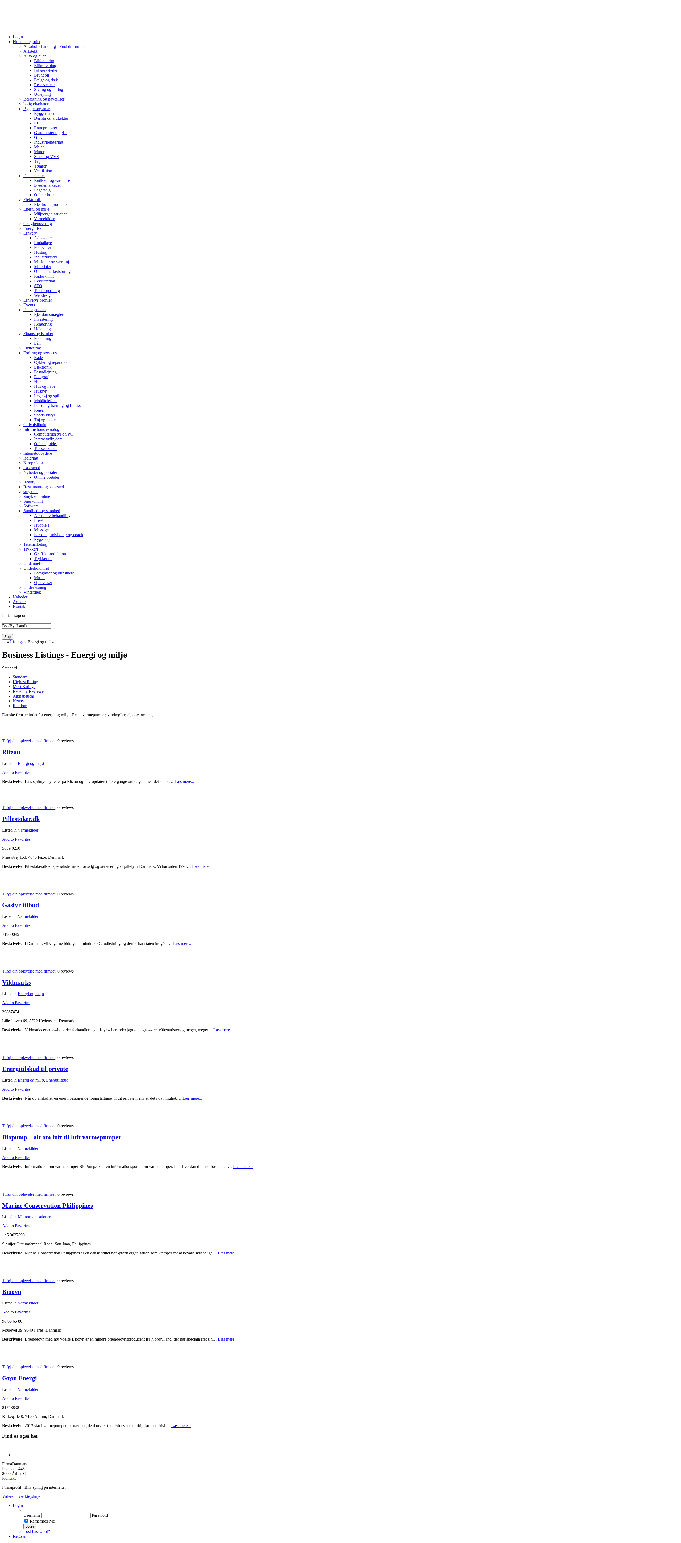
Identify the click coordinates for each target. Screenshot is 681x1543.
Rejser (39, 410)
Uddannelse (33, 563)
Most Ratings (24, 686)
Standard (20, 677)
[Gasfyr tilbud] (8, 885)
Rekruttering (44, 281)
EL (36, 123)
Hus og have (44, 386)
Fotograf (41, 376)
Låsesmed (31, 467)
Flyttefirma (32, 348)
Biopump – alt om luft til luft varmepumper (61, 1137)
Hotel (38, 381)
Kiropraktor (33, 463)
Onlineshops (44, 195)
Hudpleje (41, 525)
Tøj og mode (45, 420)
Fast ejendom (34, 309)
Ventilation (43, 171)
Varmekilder (44, 218)
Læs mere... (184, 781)
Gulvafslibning (35, 424)
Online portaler (46, 477)
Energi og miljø (36, 209)
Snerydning (33, 501)
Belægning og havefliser (43, 99)
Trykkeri (30, 549)
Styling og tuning (48, 89)
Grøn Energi (19, 1378)
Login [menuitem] (18, 1505)
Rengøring (43, 324)
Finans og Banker (38, 333)
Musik (39, 578)
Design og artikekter (51, 118)
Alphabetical (23, 696)
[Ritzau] (8, 731)
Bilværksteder (45, 70)
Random (20, 705)
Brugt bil (41, 75)
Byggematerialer (48, 113)
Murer (39, 151)
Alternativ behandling (52, 515)
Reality (29, 482)
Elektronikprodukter (51, 204)
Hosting (40, 252)
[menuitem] (351, 1510)
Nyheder (20, 597)
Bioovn (11, 1291)
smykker (30, 491)
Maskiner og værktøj (51, 262)
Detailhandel (34, 175)
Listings (16, 642)
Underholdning (36, 568)
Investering (43, 319)
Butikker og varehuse (52, 180)
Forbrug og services (40, 353)
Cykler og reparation (51, 362)
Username (31, 1515)
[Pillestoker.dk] (8, 798)
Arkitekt (30, 51)
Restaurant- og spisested (43, 487)
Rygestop (42, 539)
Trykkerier (43, 558)
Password (100, 1515)
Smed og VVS (46, 156)
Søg (7, 637)
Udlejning (42, 94)
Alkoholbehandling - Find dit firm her (55, 46)
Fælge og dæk (46, 80)
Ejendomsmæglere (49, 314)
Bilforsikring (44, 61)
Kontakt (19, 606)
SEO (38, 285)
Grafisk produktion (50, 554)
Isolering (30, 458)
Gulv (38, 137)
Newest (19, 701)
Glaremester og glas (50, 132)
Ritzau (11, 752)
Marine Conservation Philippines (47, 1205)
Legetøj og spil (46, 396)
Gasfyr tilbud (20, 905)
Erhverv (30, 233)
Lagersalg (42, 190)
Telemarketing (35, 544)
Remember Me (42, 1521)
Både (38, 357)
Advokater (43, 238)
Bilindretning (45, 65)
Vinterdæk (32, 592)
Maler (39, 147)
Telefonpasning (47, 290)
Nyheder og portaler (40, 472)
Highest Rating (25, 681)
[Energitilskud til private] (8, 1048)
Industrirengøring (48, 142)
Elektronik (32, 199)
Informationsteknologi (41, 429)
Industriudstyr (45, 257)
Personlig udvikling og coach (58, 534)
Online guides (45, 443)
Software (31, 506)
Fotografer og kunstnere (54, 573)
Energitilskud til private (35, 1068)
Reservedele (44, 84)
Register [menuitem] (20, 1536)
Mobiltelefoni (45, 400)
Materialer (42, 266)
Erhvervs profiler (37, 300)
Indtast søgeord (15, 615)
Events (29, 305)
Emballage (43, 242)
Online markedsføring (52, 271)
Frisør (39, 520)
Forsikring (42, 338)
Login (18, 37)
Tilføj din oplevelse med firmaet (28, 741)
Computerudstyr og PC (53, 434)
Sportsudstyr (44, 415)
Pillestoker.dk (21, 818)
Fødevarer (42, 247)
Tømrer (40, 166)
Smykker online (36, 496)
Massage (41, 530)
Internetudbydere (48, 439)
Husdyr (40, 391)
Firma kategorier (26, 41)
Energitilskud (34, 228)
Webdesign (43, 295)
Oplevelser (43, 582)
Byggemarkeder (47, 185)
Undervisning (34, 587)
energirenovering (37, 223)
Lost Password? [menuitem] (36, 1531)
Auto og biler (34, 56)
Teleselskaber (45, 448)
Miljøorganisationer (50, 214)
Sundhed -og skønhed (41, 510)
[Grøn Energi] (8, 1358)
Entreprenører (45, 128)
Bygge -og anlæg (37, 108)
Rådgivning (44, 276)
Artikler (19, 601)
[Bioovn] (8, 1271)
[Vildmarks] (8, 962)
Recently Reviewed (29, 691)
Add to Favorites (16, 772)
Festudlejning (45, 372)
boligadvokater (35, 104)
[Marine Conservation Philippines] (8, 1185)
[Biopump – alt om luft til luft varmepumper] (8, 1117)
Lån (37, 343)
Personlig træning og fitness (57, 405)
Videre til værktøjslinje (21, 1496)
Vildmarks (16, 982)
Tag (37, 161)
